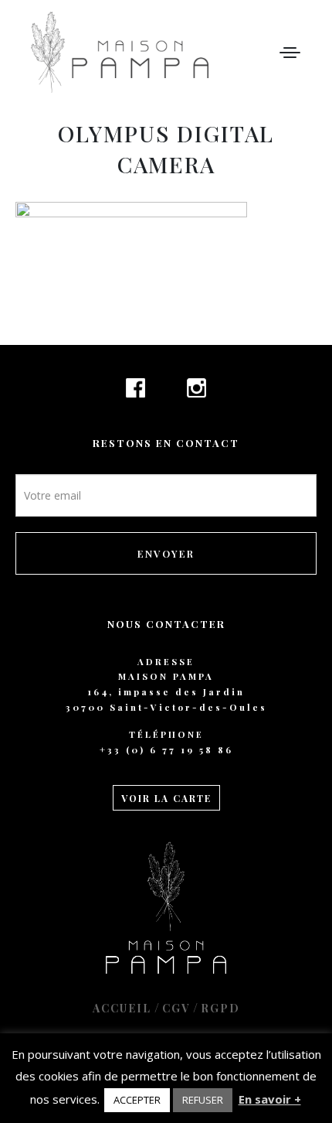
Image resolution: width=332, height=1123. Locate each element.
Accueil (122, 1008)
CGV (176, 1008)
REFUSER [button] (202, 1100)
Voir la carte (166, 798)
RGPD (220, 1008)
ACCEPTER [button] (137, 1100)
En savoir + (270, 1099)
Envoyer (166, 553)
